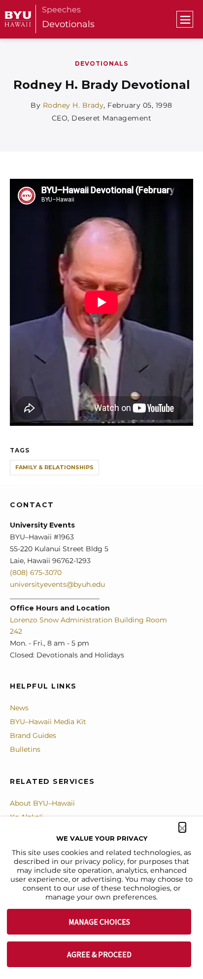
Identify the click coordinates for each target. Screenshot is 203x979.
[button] (182, 827)
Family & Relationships (54, 467)
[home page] (18, 19)
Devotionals (68, 24)
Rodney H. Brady (73, 105)
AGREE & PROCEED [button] (99, 954)
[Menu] (184, 19)
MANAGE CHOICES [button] (99, 922)
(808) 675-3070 (36, 572)
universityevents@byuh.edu (57, 584)
